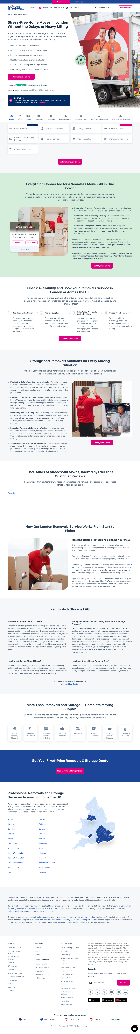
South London (13, 867)
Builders (64, 964)
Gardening (64, 951)
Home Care (65, 1001)
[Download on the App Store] (94, 1000)
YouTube (111, 992)
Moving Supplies (84, 139)
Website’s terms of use (42, 974)
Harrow (42, 838)
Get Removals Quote (21, 77)
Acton (10, 819)
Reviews (37, 951)
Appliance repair (67, 981)
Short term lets (81, 119)
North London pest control (85, 920)
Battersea (12, 824)
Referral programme (15, 973)
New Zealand (49, 1019)
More (76, 8)
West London (44, 867)
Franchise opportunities (16, 976)
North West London (16, 853)
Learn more (43, 103)
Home (11, 119)
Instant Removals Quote (70, 162)
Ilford (41, 848)
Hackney (42, 872)
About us (37, 948)
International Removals (118, 139)
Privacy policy (39, 971)
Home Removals (25, 127)
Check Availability (70, 339)
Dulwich (42, 824)
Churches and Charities (121, 119)
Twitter (97, 992)
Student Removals (120, 127)
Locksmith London (67, 985)
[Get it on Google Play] (108, 1000)
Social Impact (12, 969)
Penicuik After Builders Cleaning (30, 908)
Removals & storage (68, 967)
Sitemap (11, 990)
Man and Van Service (54, 128)
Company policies (40, 964)
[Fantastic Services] (16, 7)
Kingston (42, 853)
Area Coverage (13, 987)
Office (20, 119)
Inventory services (67, 974)
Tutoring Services (67, 997)
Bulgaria (118, 1019)
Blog (9, 983)
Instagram (118, 992)
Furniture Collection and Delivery (24, 139)
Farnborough (44, 834)
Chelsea (11, 834)
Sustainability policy (41, 967)
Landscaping (65, 955)
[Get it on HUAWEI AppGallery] (121, 1000)
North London (13, 848)
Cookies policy (39, 978)
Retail (28, 119)
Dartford (42, 819)
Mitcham (42, 858)
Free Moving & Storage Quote (70, 771)
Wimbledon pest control (40, 920)
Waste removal (66, 971)
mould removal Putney (61, 920)
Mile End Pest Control (56, 908)
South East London (15, 863)
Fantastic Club (47, 8)
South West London (16, 858)
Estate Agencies (65, 119)
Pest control (65, 978)
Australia (26, 1019)
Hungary (97, 1019)
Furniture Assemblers (23, 149)
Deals (70, 8)
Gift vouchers (12, 966)
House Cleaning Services (70, 948)
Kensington (12, 843)
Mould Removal (66, 1004)
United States (74, 1019)
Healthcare (39, 119)
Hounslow (43, 843)
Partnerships (12, 980)
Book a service (125, 8)
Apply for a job (59, 8)
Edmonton (43, 829)
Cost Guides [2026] (15, 948)
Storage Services (84, 128)
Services (33, 8)
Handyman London (68, 988)
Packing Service (52, 139)
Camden (11, 829)
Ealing (10, 838)
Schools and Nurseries (99, 119)
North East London (47, 863)
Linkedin (125, 992)
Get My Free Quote (102, 266)
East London (13, 872)
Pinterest (104, 992)
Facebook (90, 992)
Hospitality (51, 119)
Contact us (38, 955)
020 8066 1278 (103, 8)
